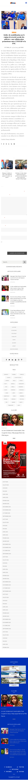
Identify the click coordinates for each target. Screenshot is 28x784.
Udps (19, 405)
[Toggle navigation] (26, 3)
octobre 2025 (6, 519)
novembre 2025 (7, 516)
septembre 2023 (7, 598)
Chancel (22, 374)
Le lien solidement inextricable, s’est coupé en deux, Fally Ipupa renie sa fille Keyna (18, 288)
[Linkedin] (12, 360)
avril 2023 (5, 613)
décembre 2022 (7, 626)
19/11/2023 (12, 306)
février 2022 (6, 654)
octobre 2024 (6, 557)
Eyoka (21, 380)
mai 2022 (5, 648)
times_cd (8, 47)
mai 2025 (5, 535)
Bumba (14, 374)
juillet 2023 (6, 604)
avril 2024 (5, 576)
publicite (14, 336)
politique (14, 333)
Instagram (15, 783)
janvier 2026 (6, 510)
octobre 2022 (6, 632)
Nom (3, 218)
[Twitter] (9, 360)
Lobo (13, 393)
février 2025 (6, 544)
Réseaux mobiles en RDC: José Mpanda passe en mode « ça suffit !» (7, 175)
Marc (14, 396)
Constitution (18, 377)
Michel (5, 399)
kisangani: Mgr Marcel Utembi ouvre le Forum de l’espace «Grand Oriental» (18, 278)
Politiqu (22, 399)
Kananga (21, 387)
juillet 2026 (6, 491)
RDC (7, 402)
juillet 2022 (6, 641)
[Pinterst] (21, 360)
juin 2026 (5, 494)
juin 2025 (5, 532)
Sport (14, 346)
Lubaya (20, 393)
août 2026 (5, 488)
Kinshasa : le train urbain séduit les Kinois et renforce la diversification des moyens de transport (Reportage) (21, 175)
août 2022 (5, 638)
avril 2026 (5, 501)
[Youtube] (15, 360)
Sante (14, 339)
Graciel (13, 384)
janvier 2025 (6, 548)
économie (14, 330)
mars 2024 (5, 579)
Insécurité (21, 384)
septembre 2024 (7, 560)
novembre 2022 (7, 629)
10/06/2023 (12, 318)
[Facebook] (6, 360)
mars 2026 (5, 504)
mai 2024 (5, 573)
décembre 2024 (7, 551)
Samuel (13, 402)
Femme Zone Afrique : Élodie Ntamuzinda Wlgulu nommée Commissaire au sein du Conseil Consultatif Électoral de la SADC (18, 300)
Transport (10, 405)
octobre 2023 (6, 594)
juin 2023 (5, 607)
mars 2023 (5, 616)
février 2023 (6, 619)
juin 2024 (5, 569)
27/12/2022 (12, 282)
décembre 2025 (7, 513)
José (6, 387)
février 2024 (6, 582)
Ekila (14, 380)
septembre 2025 (7, 523)
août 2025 (5, 526)
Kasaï (5, 390)
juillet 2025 (6, 529)
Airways (6, 374)
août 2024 (5, 563)
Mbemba (22, 396)
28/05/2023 (12, 292)
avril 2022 (5, 651)
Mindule (14, 399)
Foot (5, 384)
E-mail (3, 226)
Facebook (9, 780)
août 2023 (5, 601)
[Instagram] (18, 360)
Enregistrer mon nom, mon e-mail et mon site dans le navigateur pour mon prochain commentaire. (13, 246)
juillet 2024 (6, 566)
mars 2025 (5, 541)
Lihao (6, 393)
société (14, 32)
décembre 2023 (7, 588)
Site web (3, 234)
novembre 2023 (7, 591)
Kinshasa (21, 390)
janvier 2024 (6, 585)
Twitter (21, 780)
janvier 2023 (6, 623)
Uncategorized (14, 349)
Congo (8, 377)
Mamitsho (6, 396)
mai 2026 (5, 498)
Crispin (7, 380)
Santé (21, 402)
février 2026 (6, 507)
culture (14, 327)
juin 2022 (5, 644)
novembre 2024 (7, 554)
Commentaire (5, 195)
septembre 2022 (7, 635)
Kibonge (13, 390)
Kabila (12, 387)
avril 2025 (5, 538)
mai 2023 (5, 610)
